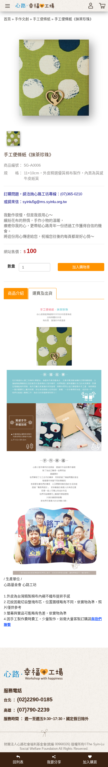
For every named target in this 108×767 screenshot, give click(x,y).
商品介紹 (16, 293)
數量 (11, 266)
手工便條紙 (41, 19)
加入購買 (90, 762)
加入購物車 (81, 267)
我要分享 (54, 762)
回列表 (18, 762)
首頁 (7, 19)
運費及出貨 (42, 293)
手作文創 (22, 19)
